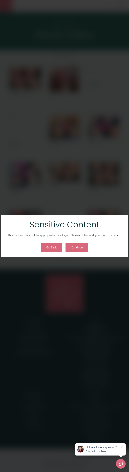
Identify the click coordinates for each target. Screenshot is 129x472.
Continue (77, 247)
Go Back (51, 247)
